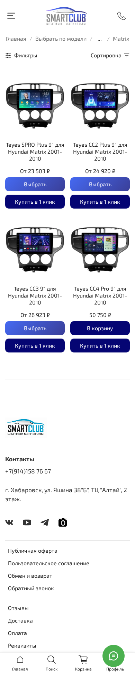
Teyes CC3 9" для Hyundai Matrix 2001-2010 (35, 295)
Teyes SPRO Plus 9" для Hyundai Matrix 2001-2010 (35, 151)
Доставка (20, 620)
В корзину (100, 328)
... (100, 38)
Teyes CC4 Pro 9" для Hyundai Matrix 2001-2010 (100, 295)
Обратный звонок (31, 588)
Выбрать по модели (61, 38)
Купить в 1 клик (35, 201)
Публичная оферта (32, 550)
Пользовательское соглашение (48, 563)
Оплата (17, 633)
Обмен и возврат (30, 575)
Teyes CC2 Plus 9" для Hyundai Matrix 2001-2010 (100, 151)
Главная (16, 38)
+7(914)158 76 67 (28, 471)
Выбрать (35, 184)
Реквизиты (22, 645)
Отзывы (18, 607)
